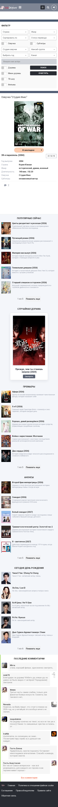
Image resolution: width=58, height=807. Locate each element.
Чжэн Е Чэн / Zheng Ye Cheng (25, 573)
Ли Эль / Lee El (18, 588)
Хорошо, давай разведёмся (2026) (28, 421)
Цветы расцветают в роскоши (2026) (29, 223)
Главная (11, 785)
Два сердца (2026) (20, 451)
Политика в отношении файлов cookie (36, 785)
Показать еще (33, 299)
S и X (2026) (17, 406)
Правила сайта (44, 790)
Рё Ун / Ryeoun (18, 617)
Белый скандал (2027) (22, 512)
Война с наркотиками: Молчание (27, 436)
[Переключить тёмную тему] (42, 7)
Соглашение (7, 790)
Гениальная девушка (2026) (25, 268)
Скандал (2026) (19, 497)
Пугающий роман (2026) (23, 238)
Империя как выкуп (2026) (24, 253)
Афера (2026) (18, 392)
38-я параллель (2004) (12, 155)
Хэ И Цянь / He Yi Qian (22, 603)
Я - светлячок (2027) (21, 542)
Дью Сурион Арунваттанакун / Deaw (28, 632)
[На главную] (9, 7)
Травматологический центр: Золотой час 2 (32, 527)
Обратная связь (8, 795)
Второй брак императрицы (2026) (27, 482)
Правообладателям (25, 790)
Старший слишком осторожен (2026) (29, 282)
